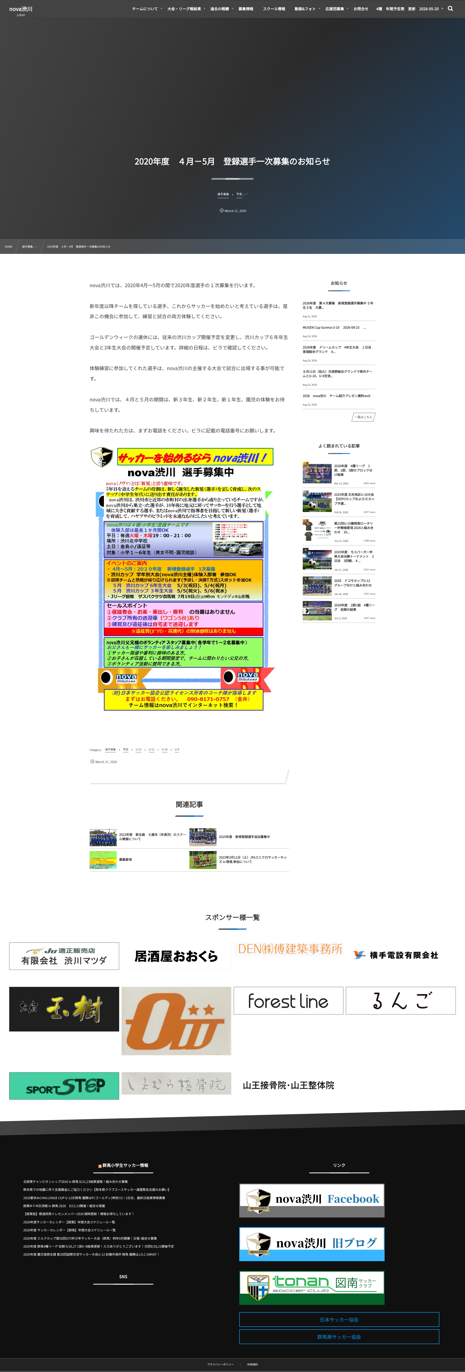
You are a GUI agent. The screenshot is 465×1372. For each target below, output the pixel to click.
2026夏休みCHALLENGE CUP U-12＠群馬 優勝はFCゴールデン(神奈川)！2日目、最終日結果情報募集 (94, 1197)
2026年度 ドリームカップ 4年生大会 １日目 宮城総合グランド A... (338, 349)
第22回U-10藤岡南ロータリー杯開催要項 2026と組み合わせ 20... (353, 527)
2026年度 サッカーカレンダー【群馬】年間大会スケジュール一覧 (69, 1230)
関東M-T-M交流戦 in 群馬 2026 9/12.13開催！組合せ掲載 (64, 1205)
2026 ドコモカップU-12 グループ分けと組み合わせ (353, 582)
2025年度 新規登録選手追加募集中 (244, 836)
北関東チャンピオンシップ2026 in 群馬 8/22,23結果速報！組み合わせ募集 (75, 1181)
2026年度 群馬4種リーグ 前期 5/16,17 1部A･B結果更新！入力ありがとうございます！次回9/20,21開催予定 (98, 1246)
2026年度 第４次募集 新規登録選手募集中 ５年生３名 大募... (338, 305)
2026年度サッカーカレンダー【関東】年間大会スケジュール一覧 (69, 1222)
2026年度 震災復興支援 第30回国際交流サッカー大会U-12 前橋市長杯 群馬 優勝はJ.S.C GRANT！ (91, 1254)
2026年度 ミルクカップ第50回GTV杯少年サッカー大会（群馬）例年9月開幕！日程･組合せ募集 (90, 1238)
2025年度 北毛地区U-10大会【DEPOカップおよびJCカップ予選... (354, 498)
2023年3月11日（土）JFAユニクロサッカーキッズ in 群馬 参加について (253, 859)
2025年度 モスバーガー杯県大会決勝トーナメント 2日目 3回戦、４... (354, 556)
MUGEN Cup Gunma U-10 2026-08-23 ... (334, 327)
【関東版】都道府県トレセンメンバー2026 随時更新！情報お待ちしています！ (79, 1213)
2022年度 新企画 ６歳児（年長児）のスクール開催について (152, 836)
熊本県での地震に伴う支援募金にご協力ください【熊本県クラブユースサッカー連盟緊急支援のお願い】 (97, 1189)
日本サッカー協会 (339, 1319)
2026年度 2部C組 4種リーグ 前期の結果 (354, 607)
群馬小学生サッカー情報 (125, 1165)
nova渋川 (20, 8)
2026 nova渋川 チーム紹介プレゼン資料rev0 (336, 395)
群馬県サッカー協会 (339, 1336)
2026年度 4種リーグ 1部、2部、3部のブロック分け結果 (353, 470)
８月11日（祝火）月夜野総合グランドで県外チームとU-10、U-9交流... (337, 373)
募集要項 (125, 859)
